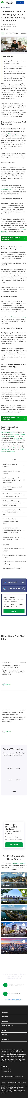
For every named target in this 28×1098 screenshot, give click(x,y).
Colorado (22, 434)
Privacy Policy (4, 1066)
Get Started (20, 2)
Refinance (5, 1016)
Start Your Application (15, 993)
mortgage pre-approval (19, 863)
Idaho (17, 434)
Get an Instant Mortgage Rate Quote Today (10, 418)
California (11, 436)
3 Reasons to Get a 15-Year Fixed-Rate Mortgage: (13, 549)
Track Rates (14, 611)
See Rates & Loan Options (16, 985)
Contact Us (5, 1039)
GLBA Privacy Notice (6, 1071)
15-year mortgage (13, 134)
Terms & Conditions (6, 1069)
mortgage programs (19, 438)
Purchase (5, 1012)
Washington (12, 434)
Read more (6, 684)
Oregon (3, 436)
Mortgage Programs (7, 1025)
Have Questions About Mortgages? (12, 568)
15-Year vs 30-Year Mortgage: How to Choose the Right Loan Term (12, 713)
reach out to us (5, 449)
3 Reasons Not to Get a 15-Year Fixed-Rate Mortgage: (14, 556)
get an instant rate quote (18, 445)
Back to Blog (6, 7)
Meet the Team (14, 844)
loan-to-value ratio (6, 189)
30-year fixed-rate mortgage (18, 317)
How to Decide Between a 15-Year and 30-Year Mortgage (14, 563)
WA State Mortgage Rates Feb (11, 238)
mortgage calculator (16, 447)
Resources (5, 1021)
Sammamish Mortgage (7, 432)
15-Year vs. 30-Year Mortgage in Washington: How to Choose (11, 666)
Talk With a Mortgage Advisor (13, 999)
